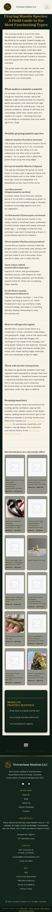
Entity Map (23, 908)
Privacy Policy (26, 889)
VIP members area (26, 839)
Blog (26, 799)
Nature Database (26, 807)
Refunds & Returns (26, 880)
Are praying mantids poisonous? (24, 717)
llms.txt (36, 908)
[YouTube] (23, 784)
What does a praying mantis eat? (25, 711)
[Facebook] (29, 784)
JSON (31, 908)
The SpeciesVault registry (21, 724)
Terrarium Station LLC (26, 7)
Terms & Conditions (26, 885)
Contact (26, 811)
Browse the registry (26, 834)
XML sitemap (45, 908)
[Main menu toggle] (47, 6)
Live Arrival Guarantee (26, 876)
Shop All (26, 795)
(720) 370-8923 (26, 861)
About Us (26, 803)
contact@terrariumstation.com (26, 857)
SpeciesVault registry (26, 911)
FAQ (26, 872)
